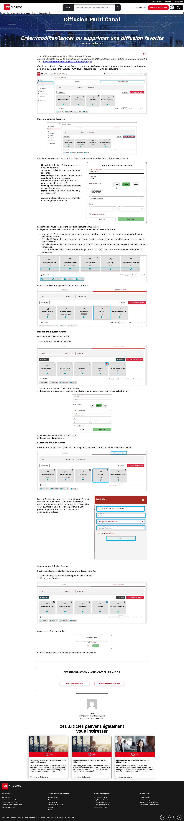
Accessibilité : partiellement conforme (53, 817)
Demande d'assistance (158, 8)
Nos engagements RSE (9, 802)
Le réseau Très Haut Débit (10, 800)
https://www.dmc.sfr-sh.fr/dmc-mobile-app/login (67, 61)
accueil (3, 13)
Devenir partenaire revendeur (149, 805)
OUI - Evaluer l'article (74, 683)
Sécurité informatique (101, 807)
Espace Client (179, 1)
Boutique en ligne (145, 800)
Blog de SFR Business (9, 807)
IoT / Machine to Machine (102, 800)
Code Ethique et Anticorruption (12, 805)
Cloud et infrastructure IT (102, 805)
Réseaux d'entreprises (101, 797)
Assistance (168, 1)
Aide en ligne (141, 8)
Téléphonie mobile (54, 800)
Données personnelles (32, 817)
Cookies (20, 817)
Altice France (72, 817)
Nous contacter (156, 1)
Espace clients (145, 797)
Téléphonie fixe (53, 797)
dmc (8, 13)
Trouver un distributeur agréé (149, 802)
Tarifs (50, 810)
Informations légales (9, 817)
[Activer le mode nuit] (176, 7)
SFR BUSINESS (6, 793)
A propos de (6, 797)
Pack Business (52, 802)
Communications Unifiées (102, 802)
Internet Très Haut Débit (55, 805)
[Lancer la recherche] (118, 7)
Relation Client (53, 807)
